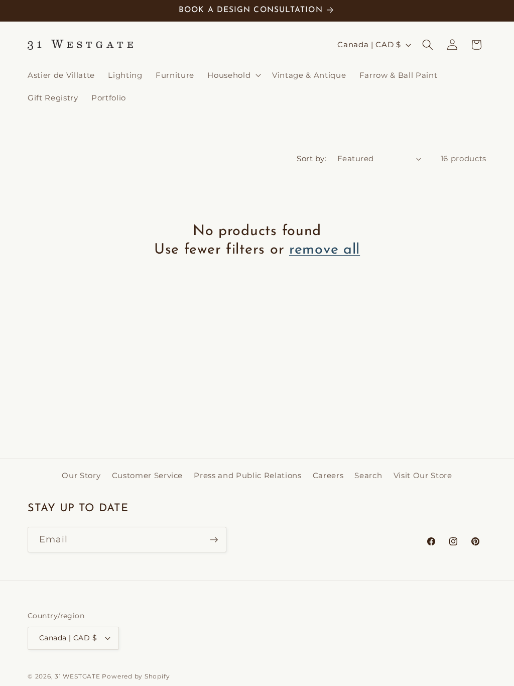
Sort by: (311, 158)
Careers (328, 475)
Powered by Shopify (136, 676)
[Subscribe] (214, 540)
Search (368, 475)
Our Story (81, 475)
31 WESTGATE (77, 676)
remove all (324, 250)
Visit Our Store (423, 475)
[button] (233, 74)
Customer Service (147, 475)
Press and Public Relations (247, 475)
